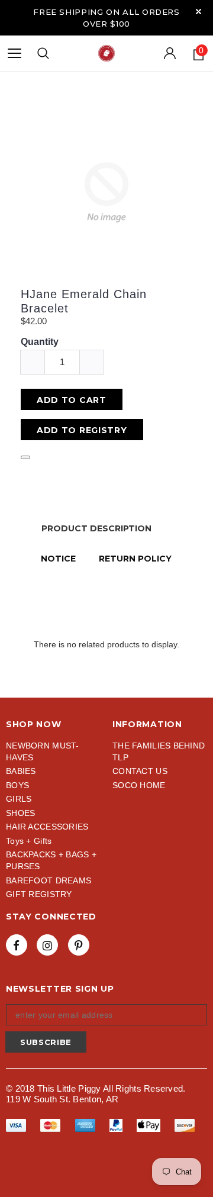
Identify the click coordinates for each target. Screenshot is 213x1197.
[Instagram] (47, 945)
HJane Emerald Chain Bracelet (84, 301)
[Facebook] (16, 945)
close (198, 11)
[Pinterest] (78, 945)
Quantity (40, 342)
